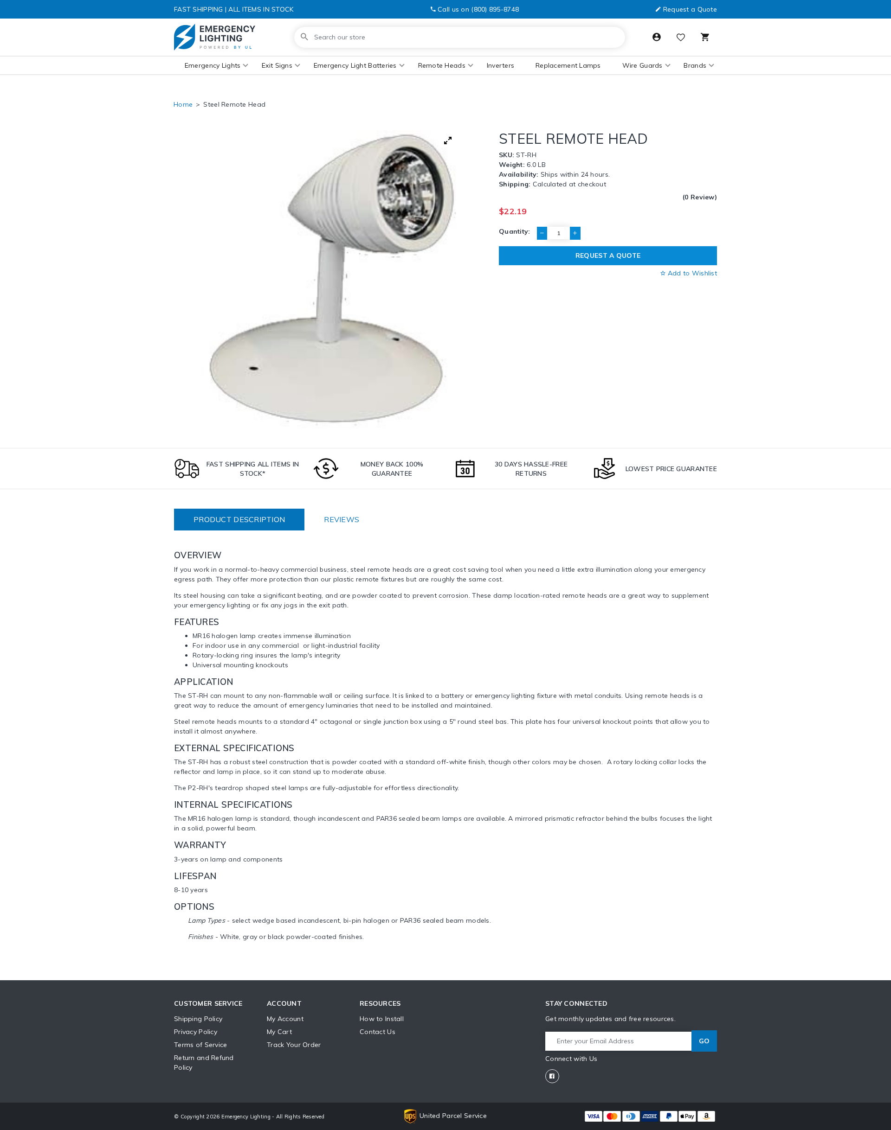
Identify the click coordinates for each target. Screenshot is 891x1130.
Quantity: (514, 231)
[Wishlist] (681, 38)
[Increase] (575, 233)
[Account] (656, 37)
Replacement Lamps (568, 65)
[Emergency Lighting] (214, 37)
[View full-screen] (447, 140)
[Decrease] (542, 233)
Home (183, 104)
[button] (212, 65)
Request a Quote (690, 9)
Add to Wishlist (691, 273)
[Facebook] (552, 1076)
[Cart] (705, 37)
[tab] (239, 519)
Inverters (501, 65)
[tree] (329, 279)
